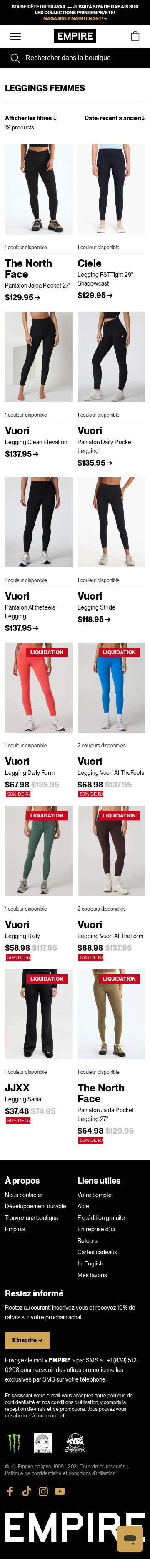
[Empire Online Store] (75, 36)
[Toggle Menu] (15, 36)
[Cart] (135, 36)
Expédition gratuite (101, 1218)
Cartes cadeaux (97, 1252)
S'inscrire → (27, 1340)
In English (90, 1263)
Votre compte (95, 1195)
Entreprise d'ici (96, 1229)
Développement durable (35, 1206)
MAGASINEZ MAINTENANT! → (75, 18)
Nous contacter (24, 1195)
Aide (83, 1206)
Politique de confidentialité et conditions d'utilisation (60, 1473)
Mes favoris (92, 1275)
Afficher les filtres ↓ (31, 118)
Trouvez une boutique (31, 1218)
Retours (88, 1241)
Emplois (15, 1229)
